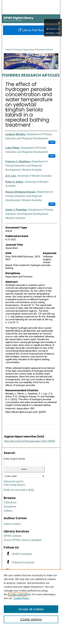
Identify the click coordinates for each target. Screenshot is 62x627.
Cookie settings (17, 594)
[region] (31, 598)
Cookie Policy (21, 598)
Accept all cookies (31, 609)
